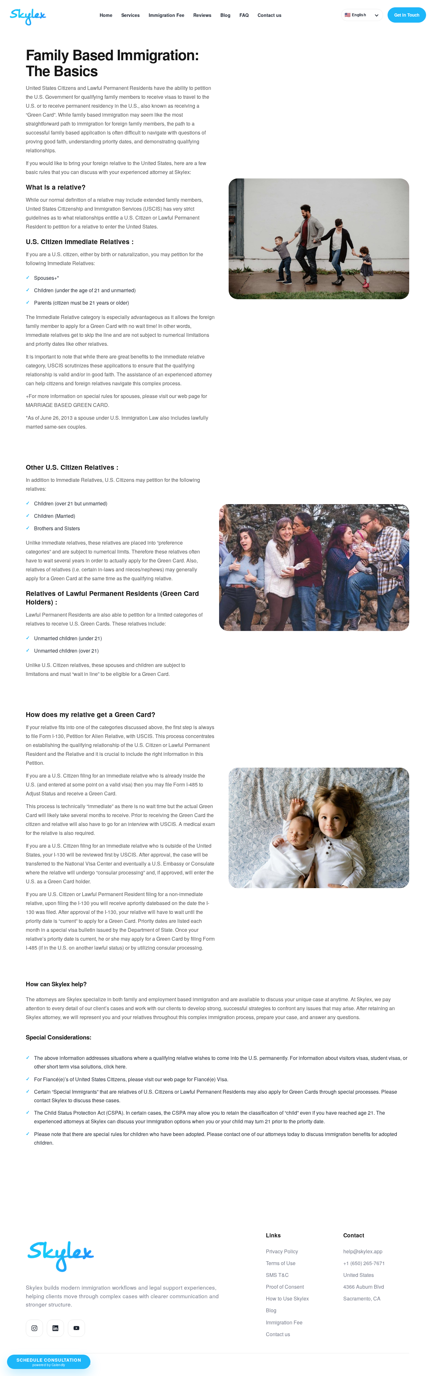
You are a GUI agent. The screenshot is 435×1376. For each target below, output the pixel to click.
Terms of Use (281, 1263)
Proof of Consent (285, 1286)
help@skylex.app (362, 1251)
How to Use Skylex (287, 1298)
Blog (225, 15)
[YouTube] (76, 1328)
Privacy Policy (282, 1251)
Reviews (202, 15)
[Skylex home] (33, 15)
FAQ (244, 15)
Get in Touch (406, 15)
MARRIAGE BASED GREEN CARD (67, 405)
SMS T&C (277, 1274)
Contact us (270, 15)
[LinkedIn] (55, 1328)
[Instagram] (34, 1328)
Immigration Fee (166, 15)
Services (130, 15)
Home (106, 15)
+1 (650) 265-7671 (364, 1263)
